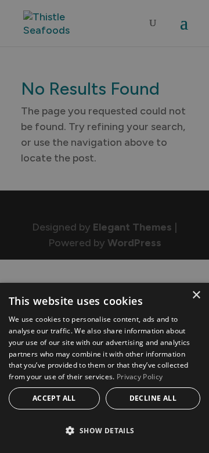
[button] (104, 431)
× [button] (196, 295)
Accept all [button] (54, 398)
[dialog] (104, 368)
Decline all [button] (152, 398)
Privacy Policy (140, 377)
